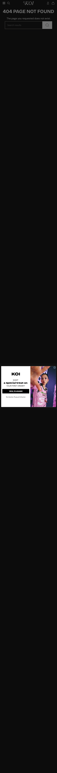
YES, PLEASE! (16, 391)
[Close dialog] (54, 368)
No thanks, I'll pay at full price (15, 397)
